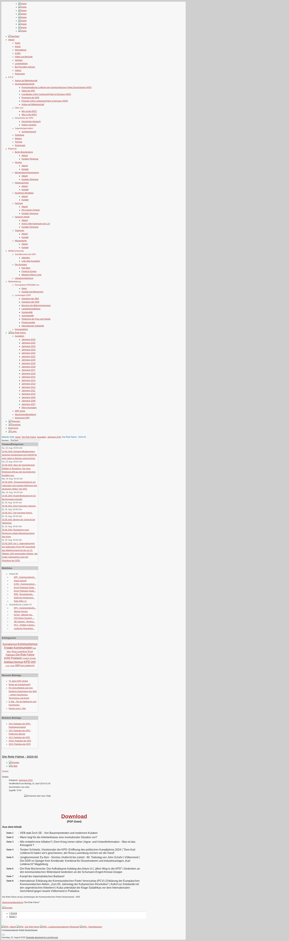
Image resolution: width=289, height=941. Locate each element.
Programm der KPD (30, 97)
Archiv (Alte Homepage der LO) (36, 224)
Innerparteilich (21, 329)
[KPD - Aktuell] (9, 927)
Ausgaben (19, 336)
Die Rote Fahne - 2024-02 (20, 756)
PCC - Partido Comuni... (25, 625)
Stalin (12, 666)
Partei (17, 43)
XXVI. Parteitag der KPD (20, 744)
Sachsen (19, 203)
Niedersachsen (22, 183)
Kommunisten (23, 647)
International (20, 50)
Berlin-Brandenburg (24, 152)
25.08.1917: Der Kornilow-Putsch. (17, 513)
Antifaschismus (13, 662)
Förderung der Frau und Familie (36, 319)
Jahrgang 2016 (28, 373)
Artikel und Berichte (24, 57)
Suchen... (6, 440)
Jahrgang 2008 (28, 401)
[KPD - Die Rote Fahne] (28, 927)
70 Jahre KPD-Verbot (18, 681)
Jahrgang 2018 (28, 367)
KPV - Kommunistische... (25, 608)
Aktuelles (26, 258)
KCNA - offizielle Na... (23, 615)
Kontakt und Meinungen (32, 292)
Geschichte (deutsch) (31, 121)
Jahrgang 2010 (28, 394)
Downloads (20, 145)
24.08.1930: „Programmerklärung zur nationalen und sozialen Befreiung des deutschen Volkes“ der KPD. (19, 485)
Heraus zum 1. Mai (17, 708)
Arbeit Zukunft (20, 581)
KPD (27, 662)
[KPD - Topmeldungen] (91, 927)
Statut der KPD (28, 91)
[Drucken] (14, 762)
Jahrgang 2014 (28, 380)
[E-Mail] (13, 766)
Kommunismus (27, 644)
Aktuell (25, 155)
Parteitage (19, 135)
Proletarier (16, 658)
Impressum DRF (22, 418)
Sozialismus (10, 644)
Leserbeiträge (21, 63)
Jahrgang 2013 (28, 384)
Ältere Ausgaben (29, 407)
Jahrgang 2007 (28, 404)
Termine (18, 142)
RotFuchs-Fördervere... (24, 598)
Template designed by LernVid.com (42, 937)
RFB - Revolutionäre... (24, 594)
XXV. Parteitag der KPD (19, 737)
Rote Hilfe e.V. (20, 601)
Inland (18, 46)
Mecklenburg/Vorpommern (27, 172)
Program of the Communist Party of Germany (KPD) (45, 101)
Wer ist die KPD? (29, 111)
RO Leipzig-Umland (31, 210)
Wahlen (18, 138)
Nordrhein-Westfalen (24, 193)
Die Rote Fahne (29, 437)
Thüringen (19, 230)
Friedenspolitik (28, 322)
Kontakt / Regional (30, 159)
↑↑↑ (3, 934)
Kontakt (25, 169)
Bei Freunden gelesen (25, 67)
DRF (33, 662)
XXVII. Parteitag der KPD (20, 741)
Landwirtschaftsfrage (31, 309)
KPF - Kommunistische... (25, 577)
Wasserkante (21, 241)
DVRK (18, 53)
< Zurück (13, 913)
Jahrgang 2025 (28, 343)
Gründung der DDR (30, 302)
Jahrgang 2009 (28, 397)
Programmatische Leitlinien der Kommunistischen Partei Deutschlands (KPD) (57, 87)
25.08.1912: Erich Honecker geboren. (19, 506)
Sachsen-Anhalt (22, 217)
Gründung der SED (30, 298)
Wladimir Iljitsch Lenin (31, 275)
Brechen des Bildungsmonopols (36, 305)
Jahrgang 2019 (28, 363)
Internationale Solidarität (33, 326)
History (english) (29, 125)
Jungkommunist (29, 132)
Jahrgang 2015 (28, 377)
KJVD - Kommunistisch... (25, 584)
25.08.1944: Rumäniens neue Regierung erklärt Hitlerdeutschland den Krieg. (18, 533)
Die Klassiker (21, 264)
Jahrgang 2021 (28, 356)
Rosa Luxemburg (19, 651)
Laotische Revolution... (24, 628)
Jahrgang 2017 (28, 370)
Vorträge (19, 60)
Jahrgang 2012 (28, 387)
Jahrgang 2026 (28, 339)
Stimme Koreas (21, 611)
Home (18, 437)
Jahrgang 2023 (28, 350)
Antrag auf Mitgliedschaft (26, 80)
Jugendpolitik (28, 316)
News (24, 288)
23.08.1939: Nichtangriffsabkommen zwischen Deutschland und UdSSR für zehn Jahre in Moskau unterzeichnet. (19, 455)
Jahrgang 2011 (28, 390)
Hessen (18, 162)
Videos (18, 70)
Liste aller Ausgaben (31, 261)
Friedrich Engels (29, 271)
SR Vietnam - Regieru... (24, 621)
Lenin (8, 666)
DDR (17, 665)
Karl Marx (26, 268)
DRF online (20, 411)
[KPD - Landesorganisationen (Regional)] (59, 927)
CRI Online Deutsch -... (24, 618)
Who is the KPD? (29, 115)
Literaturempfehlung (24, 278)
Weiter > (13, 917)
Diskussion (20, 74)
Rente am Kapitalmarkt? (20, 684)
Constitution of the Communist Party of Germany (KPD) (46, 94)
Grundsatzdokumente (24, 84)
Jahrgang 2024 (28, 346)
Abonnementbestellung (25, 414)
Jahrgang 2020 (28, 360)
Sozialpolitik (27, 312)
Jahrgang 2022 (28, 353)
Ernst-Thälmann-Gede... (25, 587)
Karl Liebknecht (27, 665)
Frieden (8, 647)
